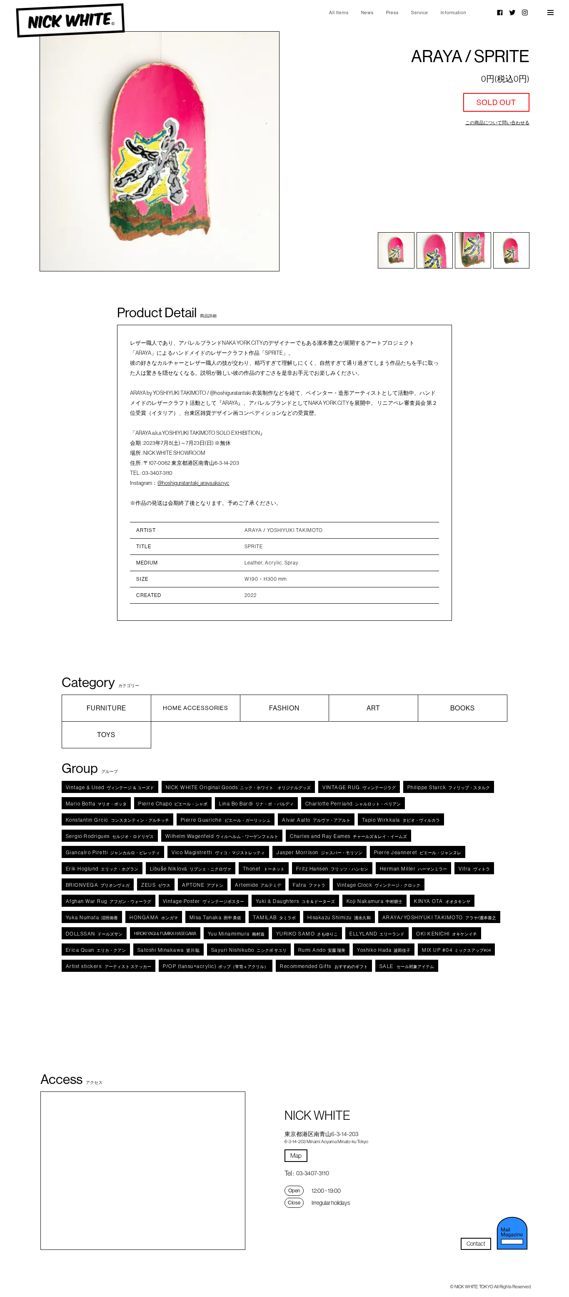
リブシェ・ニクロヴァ (190, 869)
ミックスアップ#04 (456, 950)
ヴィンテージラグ (359, 787)
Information (454, 12)
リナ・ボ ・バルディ (256, 803)
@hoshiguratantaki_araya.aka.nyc (193, 482)
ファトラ (309, 885)
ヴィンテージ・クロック (379, 885)
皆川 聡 (168, 950)
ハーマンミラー (413, 869)
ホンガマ (154, 917)
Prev (64, 151)
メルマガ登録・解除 (512, 1233)
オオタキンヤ (442, 901)
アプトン (202, 885)
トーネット (263, 869)
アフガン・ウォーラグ (108, 901)
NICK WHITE (70, 20)
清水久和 (339, 917)
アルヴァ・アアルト (316, 820)
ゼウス (155, 885)
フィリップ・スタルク (448, 787)
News (367, 12)
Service (419, 12)
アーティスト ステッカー (109, 966)
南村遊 (236, 934)
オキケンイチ (446, 934)
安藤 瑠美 (322, 950)
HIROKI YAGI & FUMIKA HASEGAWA (165, 933)
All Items (339, 12)
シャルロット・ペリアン (353, 803)
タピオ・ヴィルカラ (401, 820)
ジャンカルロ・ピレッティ (113, 852)
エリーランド (376, 934)
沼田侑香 (92, 917)
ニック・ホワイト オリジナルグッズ (238, 787)
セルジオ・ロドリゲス (110, 836)
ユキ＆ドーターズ (295, 901)
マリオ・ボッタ (96, 803)
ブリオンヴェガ (98, 885)
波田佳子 (383, 950)
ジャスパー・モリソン (319, 852)
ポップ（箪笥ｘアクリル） (215, 966)
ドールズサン (94, 934)
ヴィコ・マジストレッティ (218, 852)
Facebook (500, 13)
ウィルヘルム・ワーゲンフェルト (222, 836)
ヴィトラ (474, 869)
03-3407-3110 (312, 1173)
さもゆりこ (307, 934)
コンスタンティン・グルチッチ (117, 820)
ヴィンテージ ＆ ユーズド (110, 787)
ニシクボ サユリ (249, 950)
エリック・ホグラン (102, 869)
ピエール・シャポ (172, 803)
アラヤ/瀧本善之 (439, 917)
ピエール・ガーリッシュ (226, 820)
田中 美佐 (216, 917)
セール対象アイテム (406, 966)
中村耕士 (375, 901)
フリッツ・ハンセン (332, 869)
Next (255, 151)
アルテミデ (258, 885)
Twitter (512, 13)
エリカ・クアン (96, 950)
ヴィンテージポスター (203, 901)
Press (392, 12)
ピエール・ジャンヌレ (417, 852)
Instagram (525, 13)
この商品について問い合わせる (497, 122)
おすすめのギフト (324, 966)
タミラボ (274, 917)
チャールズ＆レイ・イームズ (348, 836)
